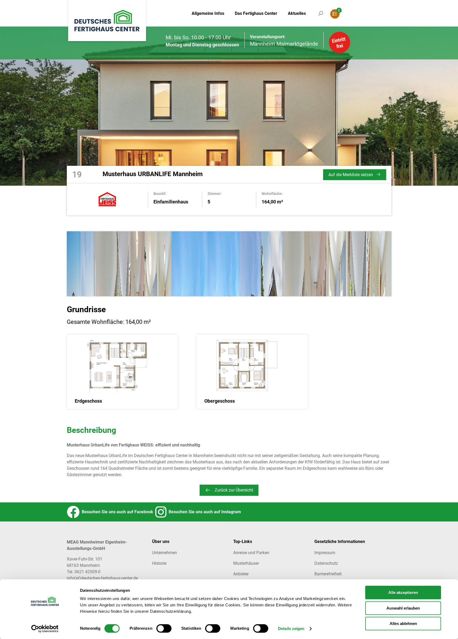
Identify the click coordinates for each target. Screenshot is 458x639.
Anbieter (241, 573)
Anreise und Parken (251, 552)
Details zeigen (291, 629)
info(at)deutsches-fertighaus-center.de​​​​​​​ (102, 578)
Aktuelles (297, 13)
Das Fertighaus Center (256, 13)
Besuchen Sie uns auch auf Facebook (116, 511)
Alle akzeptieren (403, 592)
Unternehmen (164, 552)
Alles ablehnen (403, 623)
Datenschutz (326, 563)
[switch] (163, 628)
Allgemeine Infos (208, 13)
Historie (159, 563)
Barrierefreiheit (328, 573)
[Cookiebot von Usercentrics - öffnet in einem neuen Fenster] (45, 629)
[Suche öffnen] (320, 18)
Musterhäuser (246, 563)
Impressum (324, 552)
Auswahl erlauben (403, 608)
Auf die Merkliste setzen (350, 174)
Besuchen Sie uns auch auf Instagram (203, 511)
